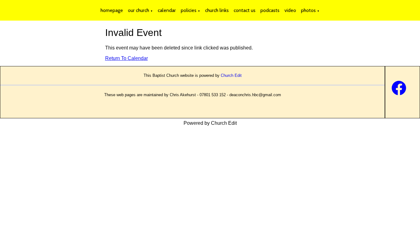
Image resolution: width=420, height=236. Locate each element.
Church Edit (231, 75)
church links (217, 10)
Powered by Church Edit (210, 123)
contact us (245, 10)
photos (308, 10)
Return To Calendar (126, 58)
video (290, 10)
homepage (112, 10)
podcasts (269, 10)
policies (188, 10)
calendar (167, 10)
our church (138, 10)
